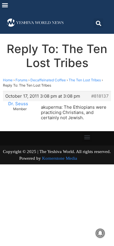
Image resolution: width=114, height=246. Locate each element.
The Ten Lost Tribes (85, 80)
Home (8, 80)
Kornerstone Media (59, 158)
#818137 (100, 96)
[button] (5, 5)
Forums (21, 80)
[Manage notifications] (100, 233)
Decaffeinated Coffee (48, 80)
